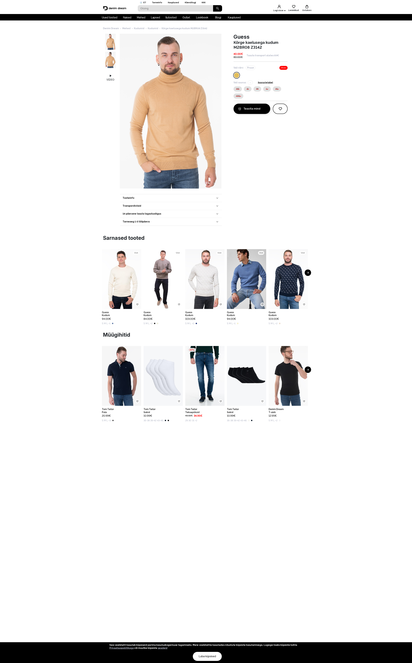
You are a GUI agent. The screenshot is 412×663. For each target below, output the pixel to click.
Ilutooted (171, 17)
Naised (127, 17)
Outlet (186, 17)
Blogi (218, 17)
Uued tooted (109, 17)
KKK (204, 2)
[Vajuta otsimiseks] (217, 8)
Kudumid (139, 28)
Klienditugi (190, 2)
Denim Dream (111, 28)
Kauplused (173, 2)
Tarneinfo (157, 2)
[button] (171, 198)
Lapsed (155, 17)
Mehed (141, 17)
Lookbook (202, 17)
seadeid (162, 648)
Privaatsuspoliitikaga (121, 648)
